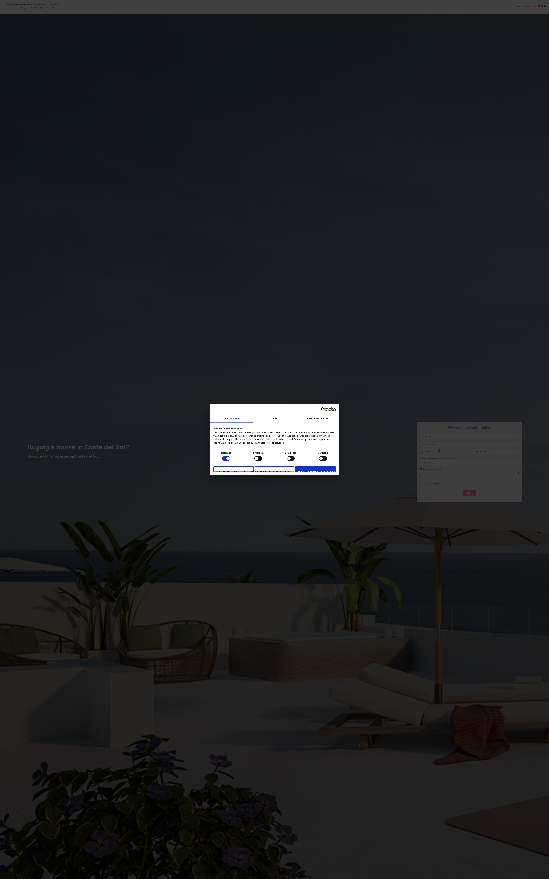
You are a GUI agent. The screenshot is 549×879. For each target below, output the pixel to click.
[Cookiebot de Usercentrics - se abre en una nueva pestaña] (323, 409)
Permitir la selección (274, 471)
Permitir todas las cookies (316, 471)
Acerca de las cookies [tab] (317, 418)
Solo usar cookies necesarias (235, 471)
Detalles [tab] (274, 418)
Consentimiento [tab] (232, 418)
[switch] (258, 458)
